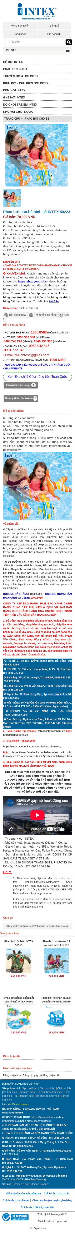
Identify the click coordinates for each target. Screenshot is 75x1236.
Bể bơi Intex (10, 1092)
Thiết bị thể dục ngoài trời (52, 1221)
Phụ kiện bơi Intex (27, 573)
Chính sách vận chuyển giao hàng (52, 1200)
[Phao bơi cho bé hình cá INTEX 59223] (12, 206)
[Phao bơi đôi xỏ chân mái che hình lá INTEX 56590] (19, 1017)
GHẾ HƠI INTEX (14, 97)
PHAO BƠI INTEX (15, 69)
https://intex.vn (21, 885)
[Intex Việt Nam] (37, 12)
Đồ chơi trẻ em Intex (52, 569)
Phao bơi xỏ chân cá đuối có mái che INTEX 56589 (56, 999)
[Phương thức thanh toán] (21, 399)
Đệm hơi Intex (47, 1088)
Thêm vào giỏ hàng (45, 314)
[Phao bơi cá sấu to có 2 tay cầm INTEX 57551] (56, 960)
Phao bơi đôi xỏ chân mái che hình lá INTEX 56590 (19, 999)
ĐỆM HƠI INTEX (14, 90)
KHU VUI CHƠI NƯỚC (18, 111)
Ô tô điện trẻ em (37, 1228)
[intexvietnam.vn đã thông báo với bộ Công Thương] (15, 1218)
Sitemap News (21, 1184)
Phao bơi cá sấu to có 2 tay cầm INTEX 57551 (56, 943)
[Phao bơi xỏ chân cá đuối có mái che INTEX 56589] (56, 1017)
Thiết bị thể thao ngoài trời (52, 1214)
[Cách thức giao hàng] (21, 386)
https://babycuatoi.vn (15, 734)
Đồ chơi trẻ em (20, 1104)
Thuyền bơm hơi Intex (49, 1092)
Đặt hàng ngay (17, 314)
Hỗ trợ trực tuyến (19, 25)
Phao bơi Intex (27, 1092)
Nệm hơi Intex (30, 1088)
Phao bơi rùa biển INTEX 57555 (18, 943)
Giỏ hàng (54, 34)
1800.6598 (36, 593)
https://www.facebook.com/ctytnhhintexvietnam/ (31, 746)
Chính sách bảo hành (56, 1193)
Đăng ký (54, 25)
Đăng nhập (20, 34)
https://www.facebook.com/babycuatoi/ (35, 752)
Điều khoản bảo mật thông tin (23, 1193)
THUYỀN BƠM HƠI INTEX (21, 76)
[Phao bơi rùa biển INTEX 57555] (19, 960)
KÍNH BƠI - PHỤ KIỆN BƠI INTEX (26, 83)
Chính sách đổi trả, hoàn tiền (37, 1207)
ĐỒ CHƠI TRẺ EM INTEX (20, 104)
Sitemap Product (39, 1184)
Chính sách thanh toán (16, 1200)
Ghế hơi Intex (64, 1088)
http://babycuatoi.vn (41, 893)
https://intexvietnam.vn (51, 731)
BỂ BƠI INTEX (13, 62)
